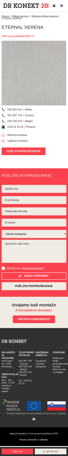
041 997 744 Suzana (20, 115)
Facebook (41, 361)
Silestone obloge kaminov (44, 16)
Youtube (40, 363)
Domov (5, 16)
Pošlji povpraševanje (24, 151)
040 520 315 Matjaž (20, 121)
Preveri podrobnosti (34, 319)
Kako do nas (59, 369)
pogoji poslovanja (32, 268)
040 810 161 (25, 372)
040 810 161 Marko (19, 109)
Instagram (41, 366)
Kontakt (57, 366)
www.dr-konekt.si (18, 433)
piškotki (44, 439)
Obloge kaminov (20, 16)
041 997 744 (25, 361)
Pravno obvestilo (28, 439)
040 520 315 (25, 366)
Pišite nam (17, 451)
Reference (58, 358)
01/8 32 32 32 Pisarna (21, 126)
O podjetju (58, 372)
